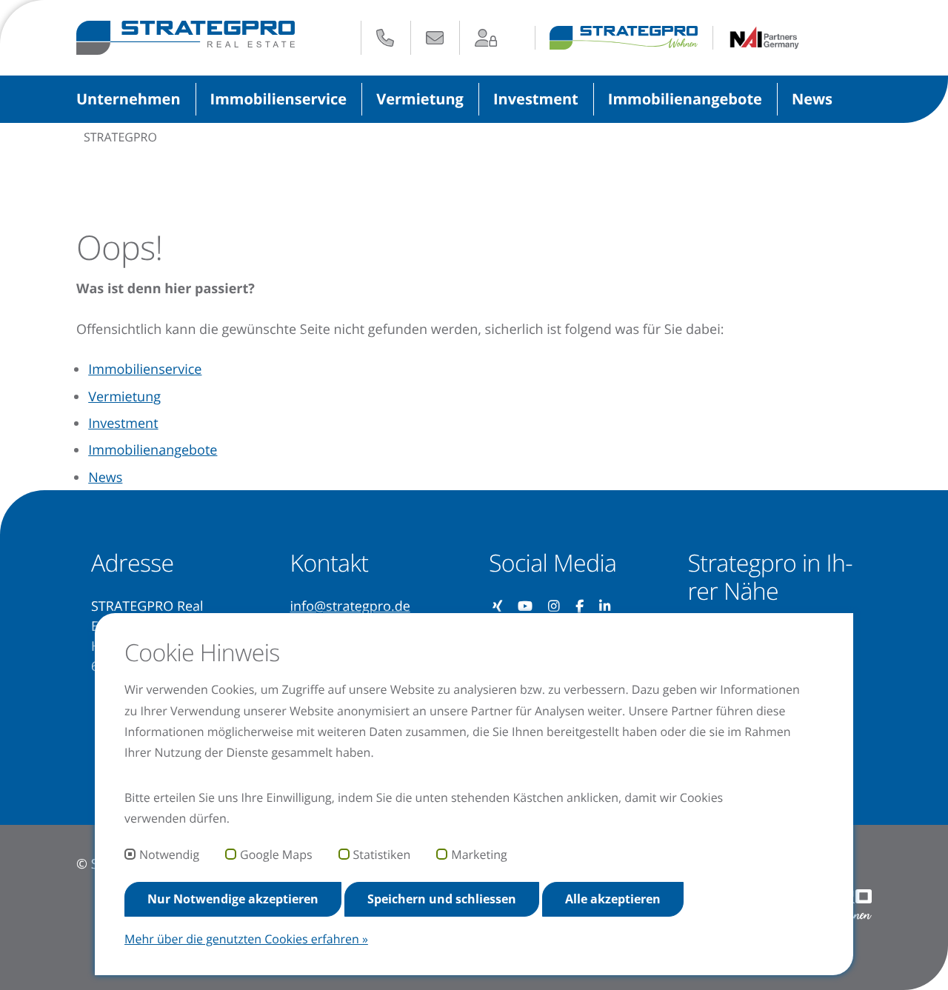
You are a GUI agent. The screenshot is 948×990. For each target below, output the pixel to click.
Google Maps (276, 855)
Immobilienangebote (685, 99)
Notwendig (169, 855)
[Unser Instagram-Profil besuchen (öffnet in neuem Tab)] (554, 607)
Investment (535, 99)
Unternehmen (128, 99)
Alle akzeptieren (613, 899)
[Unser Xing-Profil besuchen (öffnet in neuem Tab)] (498, 607)
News (812, 99)
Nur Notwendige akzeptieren (232, 899)
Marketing (479, 855)
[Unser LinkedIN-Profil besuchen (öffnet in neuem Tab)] (605, 607)
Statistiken (382, 855)
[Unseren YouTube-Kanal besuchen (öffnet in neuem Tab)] (525, 607)
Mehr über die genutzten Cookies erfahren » (246, 939)
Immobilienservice (278, 99)
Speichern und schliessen (441, 899)
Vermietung (420, 99)
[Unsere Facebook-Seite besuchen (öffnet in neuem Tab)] (580, 607)
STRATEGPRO (120, 137)
